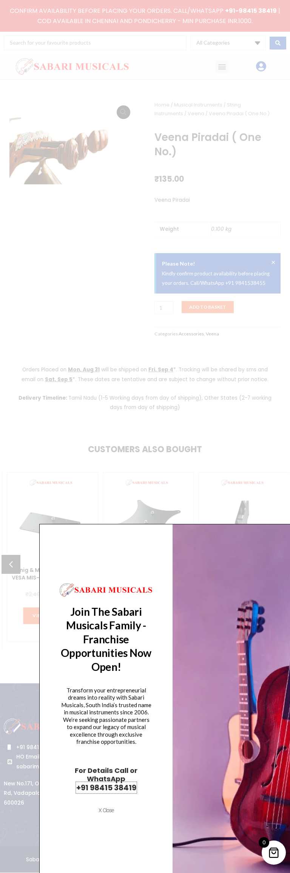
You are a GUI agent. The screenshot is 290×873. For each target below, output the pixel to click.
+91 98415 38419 (106, 787)
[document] (145, 436)
